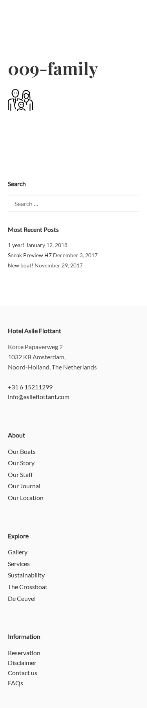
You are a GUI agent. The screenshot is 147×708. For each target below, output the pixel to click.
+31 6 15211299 (30, 387)
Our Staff (20, 474)
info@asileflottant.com (38, 396)
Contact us (22, 672)
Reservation (24, 652)
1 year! (16, 245)
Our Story (21, 462)
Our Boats (22, 451)
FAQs (15, 682)
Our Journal (24, 485)
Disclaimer (22, 662)
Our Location (26, 497)
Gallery (17, 552)
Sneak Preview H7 (30, 255)
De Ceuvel (22, 598)
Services (19, 563)
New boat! (20, 265)
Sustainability (26, 575)
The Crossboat (27, 586)
